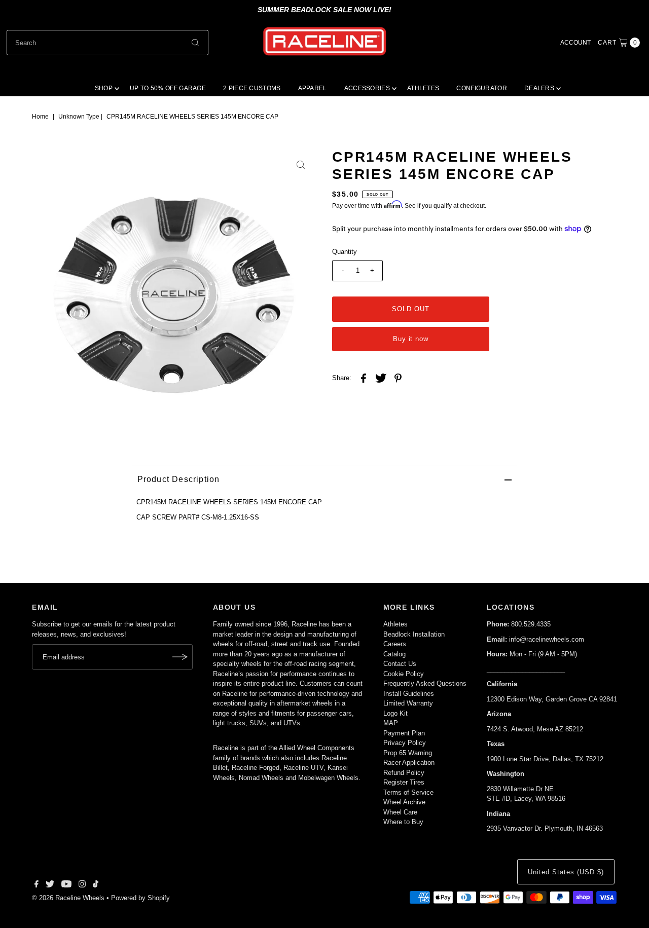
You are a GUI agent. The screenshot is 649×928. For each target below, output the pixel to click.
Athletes (395, 624)
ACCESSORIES (367, 88)
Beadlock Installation (414, 634)
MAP (390, 723)
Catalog (394, 654)
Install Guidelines (408, 693)
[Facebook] (36, 885)
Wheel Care (400, 812)
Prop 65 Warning (407, 753)
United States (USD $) (565, 872)
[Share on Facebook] (363, 377)
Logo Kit (395, 713)
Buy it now (411, 339)
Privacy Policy (404, 743)
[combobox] (107, 42)
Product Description (178, 479)
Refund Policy (403, 772)
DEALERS (539, 88)
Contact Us (399, 663)
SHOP (104, 88)
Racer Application (409, 762)
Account (575, 42)
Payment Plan (404, 733)
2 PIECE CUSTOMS (252, 88)
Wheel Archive (404, 802)
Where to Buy (403, 822)
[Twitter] (50, 885)
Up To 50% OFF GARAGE (168, 88)
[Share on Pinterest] (398, 377)
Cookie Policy (403, 674)
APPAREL (312, 88)
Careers (394, 644)
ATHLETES (423, 88)
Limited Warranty (408, 703)
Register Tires (403, 782)
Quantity (344, 251)
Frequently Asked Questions (424, 683)
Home (40, 116)
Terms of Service (408, 792)
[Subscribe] (180, 657)
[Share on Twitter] (380, 377)
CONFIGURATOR (481, 88)
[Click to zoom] (301, 165)
